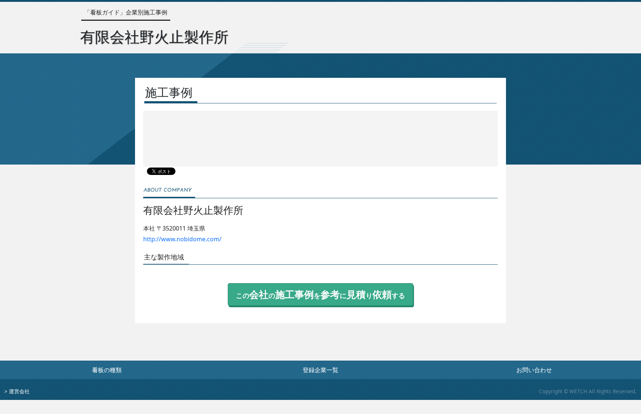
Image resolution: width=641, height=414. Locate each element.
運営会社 (19, 391)
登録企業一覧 (320, 370)
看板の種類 (107, 370)
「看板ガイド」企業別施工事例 (125, 12)
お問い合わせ (534, 370)
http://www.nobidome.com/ (182, 239)
